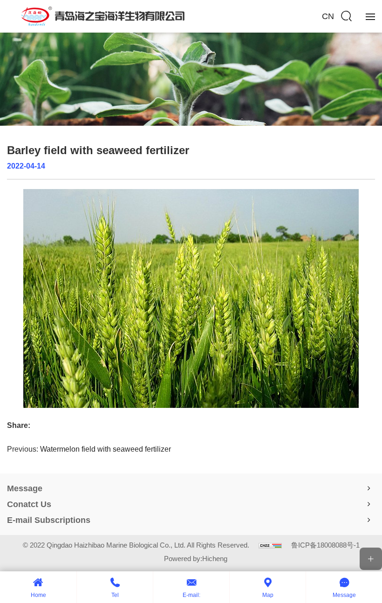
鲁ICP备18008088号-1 (325, 545)
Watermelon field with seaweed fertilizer (105, 449)
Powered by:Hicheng (195, 558)
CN (328, 16)
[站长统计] (270, 545)
